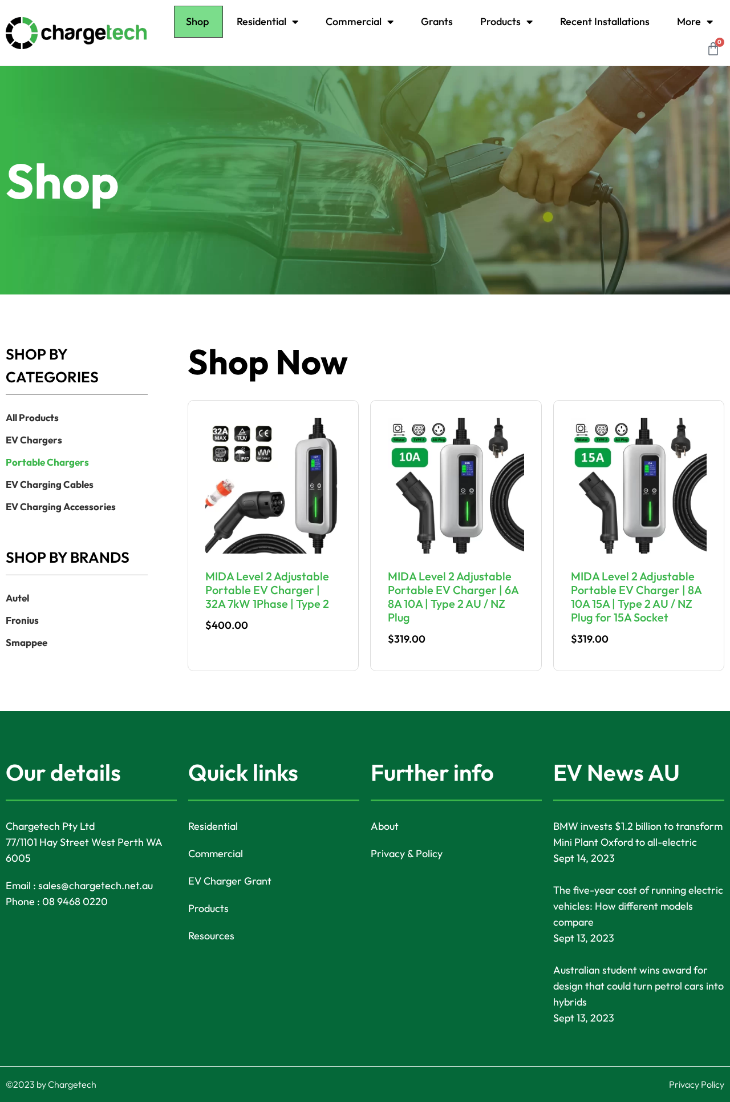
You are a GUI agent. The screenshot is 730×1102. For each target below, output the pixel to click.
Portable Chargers (47, 462)
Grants (437, 21)
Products (500, 21)
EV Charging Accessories (61, 506)
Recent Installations (605, 21)
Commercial (354, 21)
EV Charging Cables (50, 484)
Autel (17, 598)
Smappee (26, 642)
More (689, 21)
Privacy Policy (696, 1084)
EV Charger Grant (229, 880)
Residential (261, 21)
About (385, 826)
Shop (197, 21)
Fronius (22, 620)
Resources (211, 935)
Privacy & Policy (407, 853)
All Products (32, 417)
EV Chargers (34, 440)
